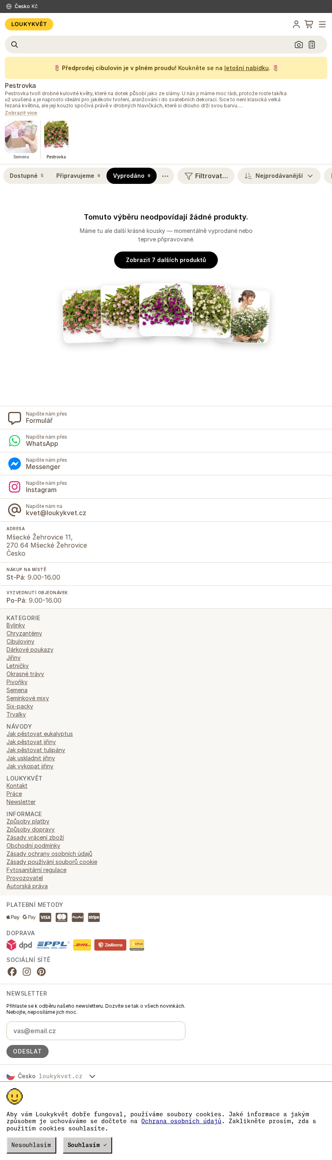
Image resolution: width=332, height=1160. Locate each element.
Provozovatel (24, 877)
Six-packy (19, 706)
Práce (14, 793)
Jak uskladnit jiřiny (30, 758)
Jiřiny (13, 657)
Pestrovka (20, 85)
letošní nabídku (246, 67)
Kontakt (17, 785)
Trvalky (16, 714)
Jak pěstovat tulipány (35, 749)
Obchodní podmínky (33, 845)
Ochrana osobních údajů (181, 1121)
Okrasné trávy (25, 673)
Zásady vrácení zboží (35, 837)
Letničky (17, 665)
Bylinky (15, 625)
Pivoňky (17, 681)
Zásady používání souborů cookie (51, 861)
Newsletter (21, 801)
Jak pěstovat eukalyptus (39, 733)
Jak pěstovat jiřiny (31, 741)
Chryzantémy (24, 633)
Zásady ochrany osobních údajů (49, 853)
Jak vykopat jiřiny (29, 766)
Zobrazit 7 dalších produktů (166, 259)
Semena (17, 690)
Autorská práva (27, 886)
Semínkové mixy (27, 698)
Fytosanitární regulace (36, 869)
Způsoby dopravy (30, 829)
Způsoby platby (27, 821)
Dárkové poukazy (29, 649)
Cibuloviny (20, 641)
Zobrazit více (21, 113)
